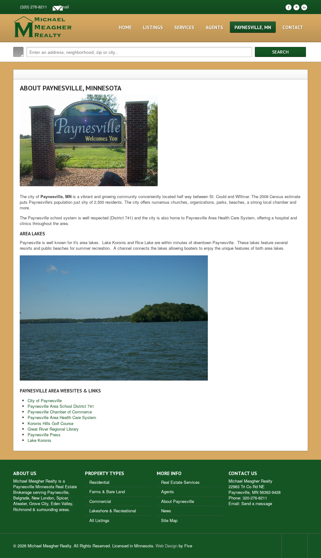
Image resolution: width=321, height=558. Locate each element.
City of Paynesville (45, 400)
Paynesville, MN (252, 27)
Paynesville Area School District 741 (61, 406)
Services (184, 27)
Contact (292, 27)
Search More (301, 65)
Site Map (169, 520)
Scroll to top (295, 546)
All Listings (99, 520)
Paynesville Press (44, 435)
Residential (99, 482)
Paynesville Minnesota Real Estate (45, 486)
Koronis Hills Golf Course (50, 423)
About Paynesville (177, 501)
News (166, 511)
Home (125, 27)
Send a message (256, 503)
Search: (18, 52)
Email (64, 7)
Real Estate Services (180, 482)
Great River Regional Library (53, 429)
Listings (153, 27)
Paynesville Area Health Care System (62, 417)
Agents (214, 27)
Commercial (100, 501)
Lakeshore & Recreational (112, 511)
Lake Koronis (39, 440)
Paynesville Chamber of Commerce (60, 412)
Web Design (166, 546)
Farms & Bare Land (107, 491)
